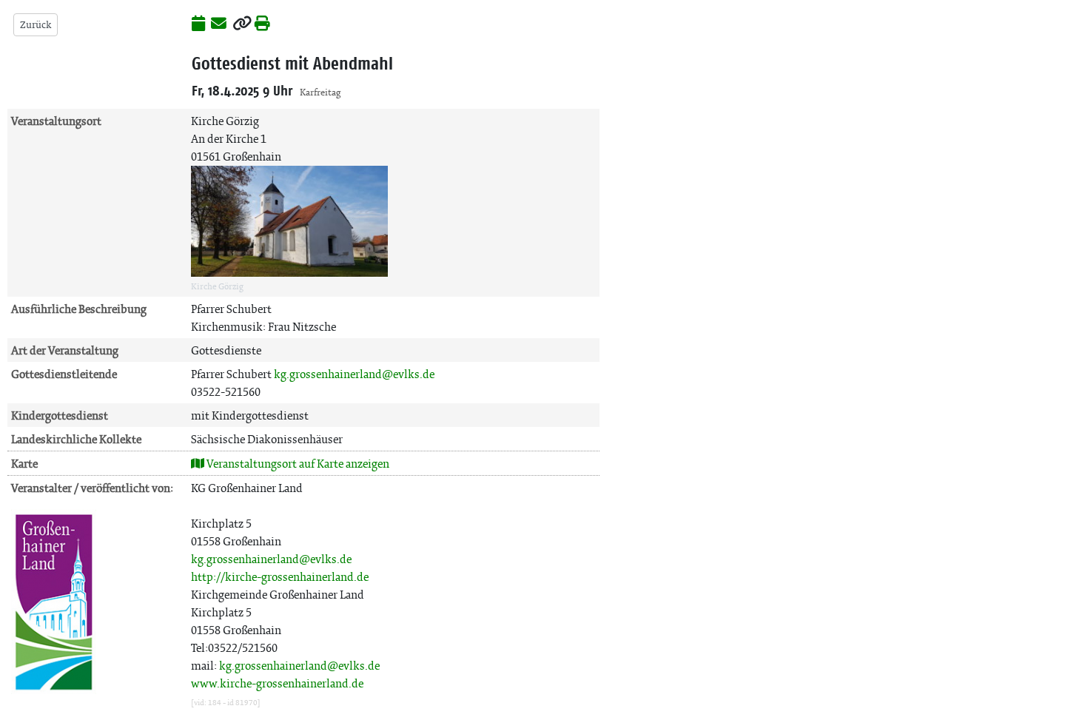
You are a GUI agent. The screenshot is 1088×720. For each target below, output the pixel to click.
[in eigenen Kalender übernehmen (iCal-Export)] (198, 24)
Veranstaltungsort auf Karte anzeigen (296, 463)
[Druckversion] (262, 24)
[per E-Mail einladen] (218, 24)
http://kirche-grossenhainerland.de (280, 577)
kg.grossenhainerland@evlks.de (354, 374)
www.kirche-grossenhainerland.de (277, 683)
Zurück (35, 25)
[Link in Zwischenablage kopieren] (242, 24)
